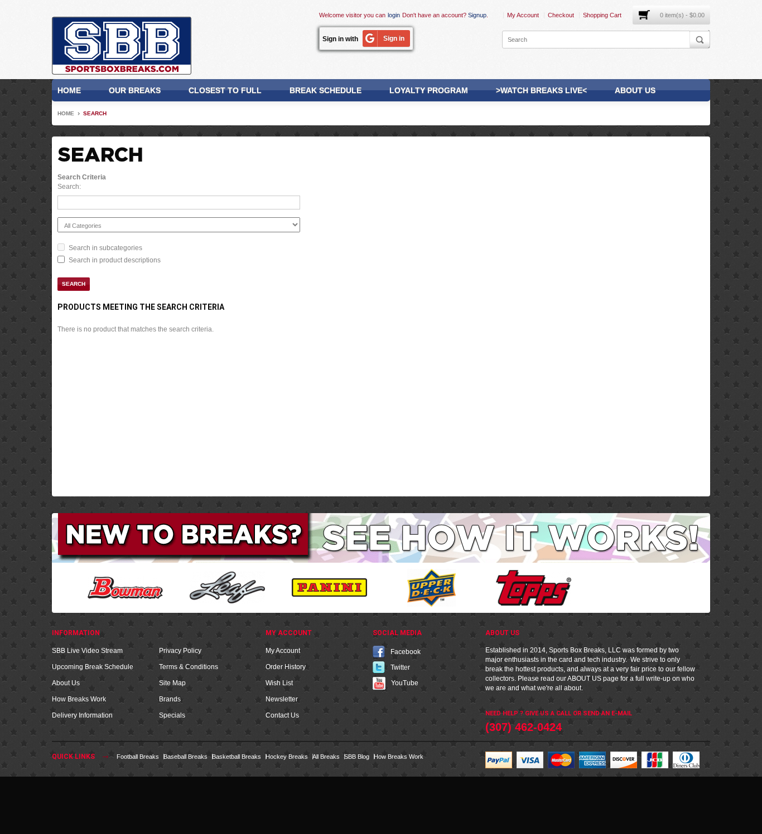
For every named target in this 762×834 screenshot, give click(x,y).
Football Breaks (138, 756)
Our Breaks (135, 90)
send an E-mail (607, 713)
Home (69, 90)
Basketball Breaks (236, 756)
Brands (170, 699)
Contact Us (282, 715)
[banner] (381, 538)
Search (95, 113)
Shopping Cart (602, 15)
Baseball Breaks (185, 756)
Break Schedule (325, 90)
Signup (477, 15)
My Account (523, 15)
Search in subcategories (105, 248)
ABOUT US (584, 678)
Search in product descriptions (115, 260)
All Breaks (326, 756)
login (394, 15)
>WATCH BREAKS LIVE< (541, 90)
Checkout (561, 15)
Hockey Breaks (287, 756)
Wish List (279, 683)
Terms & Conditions (188, 667)
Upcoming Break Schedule (92, 667)
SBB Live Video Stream (87, 651)
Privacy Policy (180, 651)
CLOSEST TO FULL (225, 90)
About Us (635, 90)
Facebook (405, 652)
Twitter (400, 667)
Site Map (172, 683)
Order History (286, 667)
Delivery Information (82, 715)
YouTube (404, 683)
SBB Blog (356, 756)
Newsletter (282, 699)
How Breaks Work (79, 699)
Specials (172, 715)
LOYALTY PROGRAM (428, 90)
